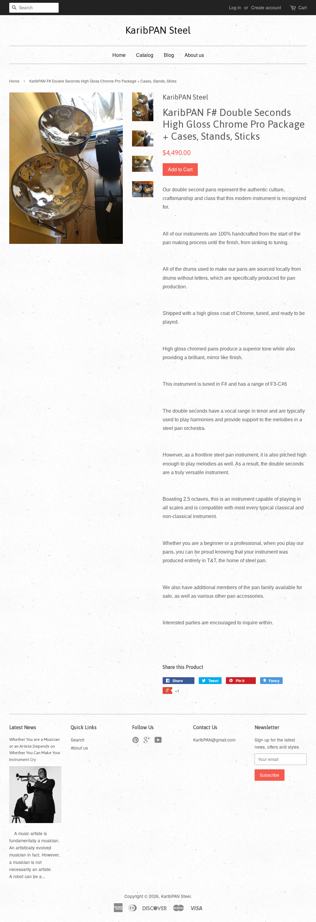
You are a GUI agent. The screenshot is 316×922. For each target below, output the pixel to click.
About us (194, 54)
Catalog (144, 54)
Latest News (22, 727)
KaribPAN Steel (158, 30)
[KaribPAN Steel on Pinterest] (135, 741)
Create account (266, 7)
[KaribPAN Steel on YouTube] (158, 741)
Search (78, 740)
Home (119, 54)
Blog (169, 54)
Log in (235, 7)
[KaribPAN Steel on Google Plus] (146, 741)
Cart (302, 7)
